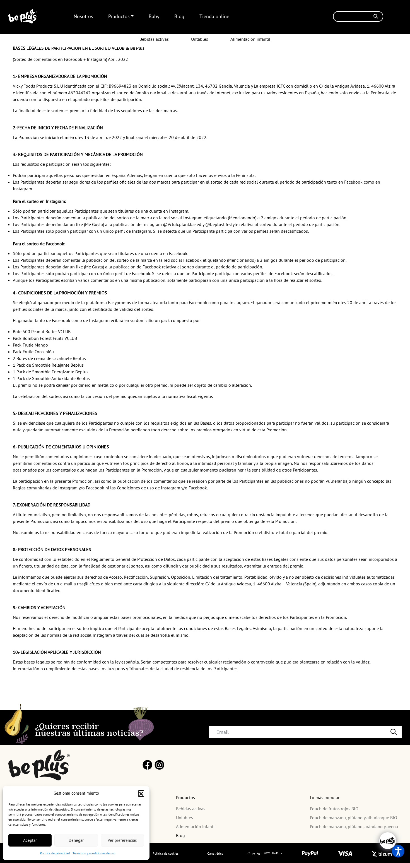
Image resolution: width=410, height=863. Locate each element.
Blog (179, 16)
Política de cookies (166, 853)
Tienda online (214, 16)
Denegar (76, 840)
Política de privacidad (55, 853)
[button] (141, 793)
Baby (154, 16)
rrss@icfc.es (89, 583)
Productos (119, 16)
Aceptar (30, 840)
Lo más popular (324, 797)
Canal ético (215, 853)
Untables (199, 39)
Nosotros (83, 16)
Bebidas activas (154, 39)
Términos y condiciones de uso (94, 853)
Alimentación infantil (250, 39)
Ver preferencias (122, 840)
